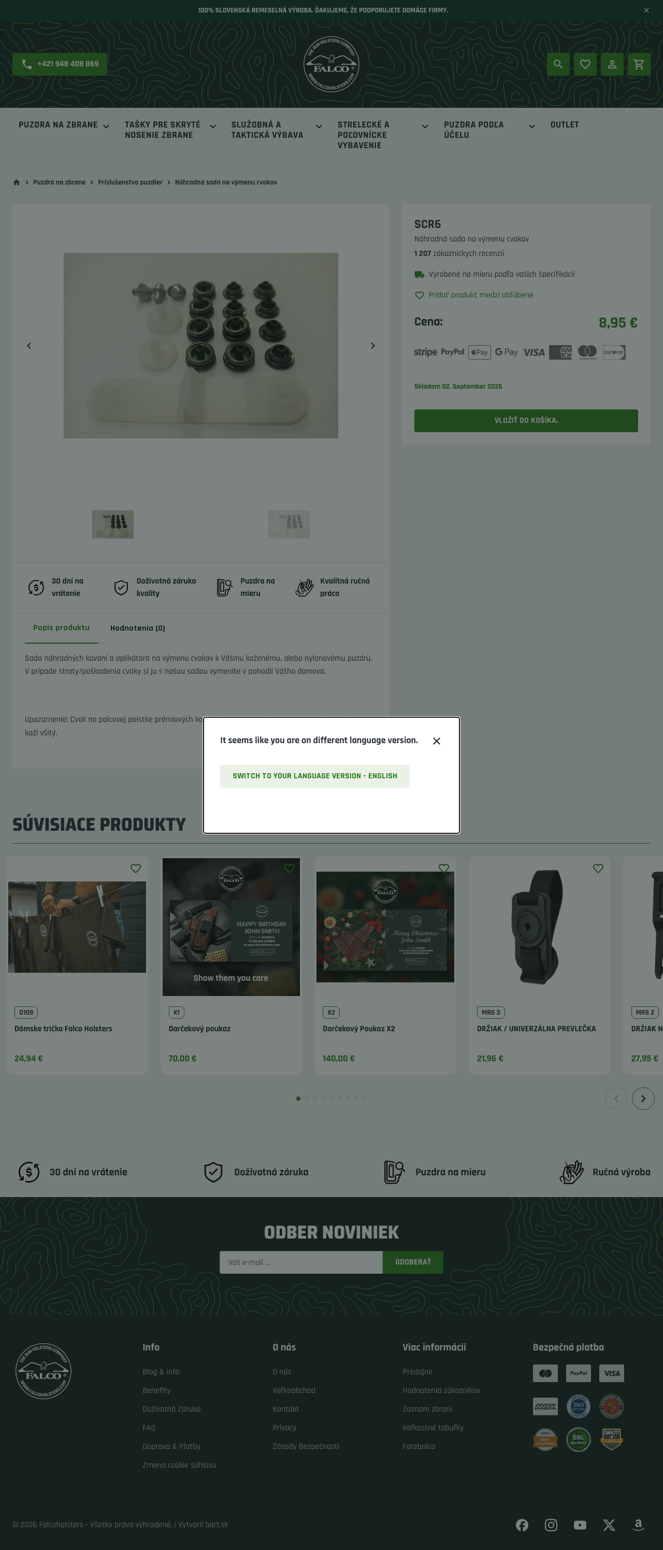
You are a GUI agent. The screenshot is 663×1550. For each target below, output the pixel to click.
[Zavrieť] (436, 741)
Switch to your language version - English (315, 776)
